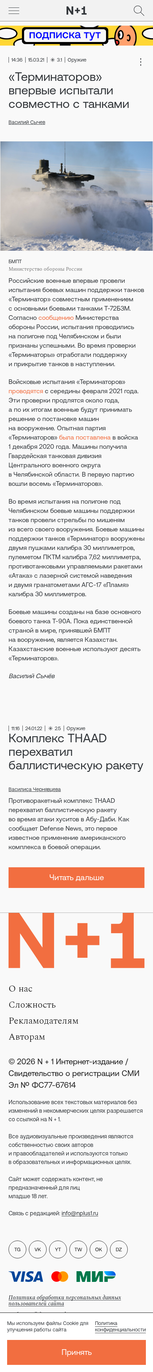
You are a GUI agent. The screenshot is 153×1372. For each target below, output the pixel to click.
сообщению (56, 317)
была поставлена (85, 437)
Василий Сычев (27, 122)
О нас (20, 989)
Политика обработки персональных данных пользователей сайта (65, 1300)
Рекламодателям (44, 1021)
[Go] (14, 10)
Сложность (32, 1005)
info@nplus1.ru (80, 1213)
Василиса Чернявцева (35, 789)
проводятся (26, 391)
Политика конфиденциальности (120, 1326)
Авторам (27, 1037)
